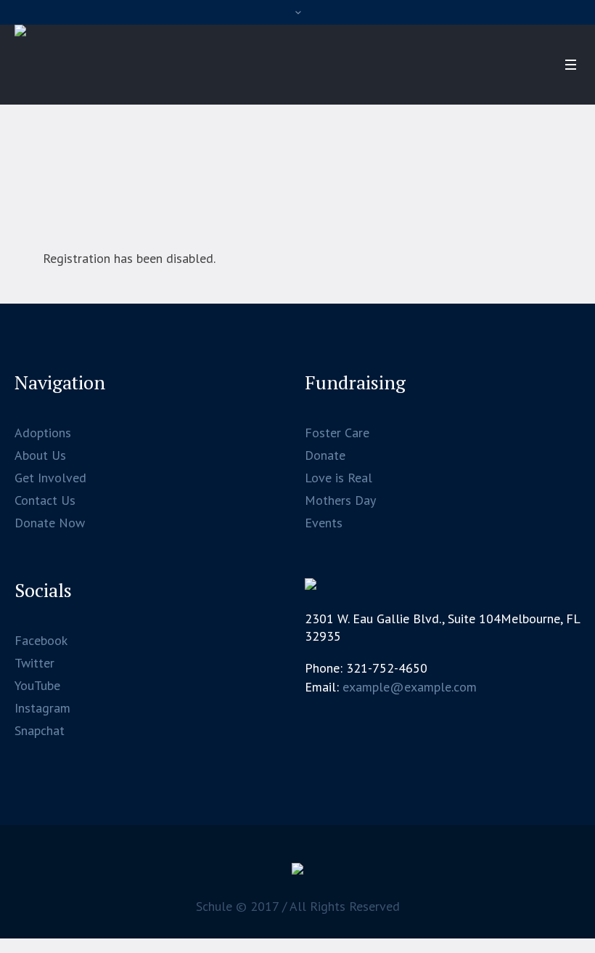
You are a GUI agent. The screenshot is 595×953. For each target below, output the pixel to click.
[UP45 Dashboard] (297, 872)
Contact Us (45, 500)
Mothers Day (340, 500)
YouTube (37, 685)
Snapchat (40, 730)
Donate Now (50, 522)
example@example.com (409, 686)
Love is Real (338, 477)
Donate (325, 455)
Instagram (42, 707)
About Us (40, 455)
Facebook (41, 640)
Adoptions (43, 432)
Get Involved (50, 477)
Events (323, 522)
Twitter (34, 662)
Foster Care (337, 432)
